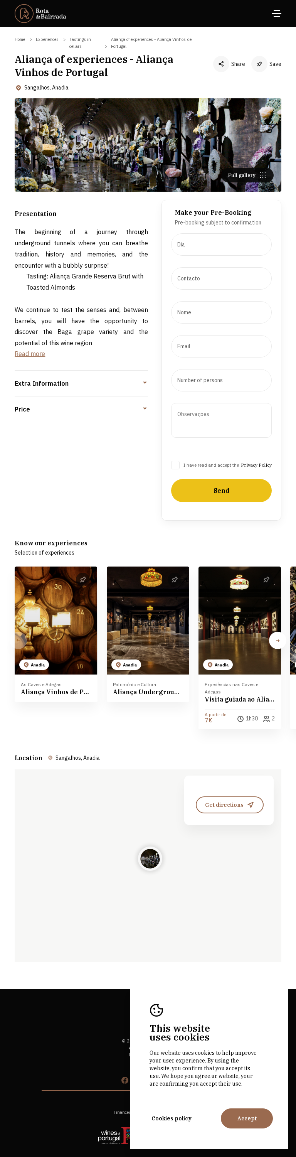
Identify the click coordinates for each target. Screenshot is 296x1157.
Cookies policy (171, 1118)
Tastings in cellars (80, 43)
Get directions (224, 804)
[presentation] (221, 244)
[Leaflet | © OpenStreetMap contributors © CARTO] (148, 865)
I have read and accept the (211, 465)
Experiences (47, 39)
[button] (277, 640)
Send (221, 490)
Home (20, 39)
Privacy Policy (256, 465)
